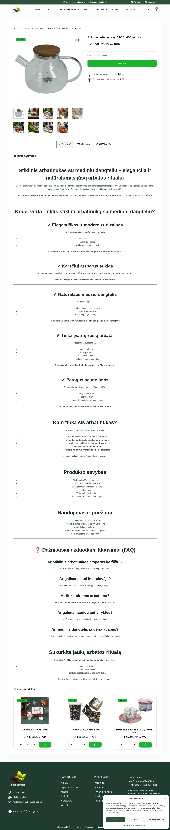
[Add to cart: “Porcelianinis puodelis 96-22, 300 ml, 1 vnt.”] (145, 745)
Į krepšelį (122, 63)
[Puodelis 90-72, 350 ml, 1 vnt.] (85, 710)
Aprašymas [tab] (65, 144)
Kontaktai (99, 787)
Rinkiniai (100, 10)
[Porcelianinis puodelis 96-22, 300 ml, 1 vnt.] (135, 710)
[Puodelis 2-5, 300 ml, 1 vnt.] (35, 710)
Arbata (49, 10)
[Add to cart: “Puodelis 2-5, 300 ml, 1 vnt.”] (45, 745)
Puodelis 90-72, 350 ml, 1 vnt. (85, 730)
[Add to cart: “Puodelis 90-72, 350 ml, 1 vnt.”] (95, 745)
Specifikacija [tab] (83, 144)
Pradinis (37, 10)
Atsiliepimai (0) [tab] (103, 144)
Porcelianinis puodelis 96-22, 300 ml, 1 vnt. (135, 731)
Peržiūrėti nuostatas (156, 819)
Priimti (115, 819)
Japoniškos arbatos (69, 10)
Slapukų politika (128, 825)
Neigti (136, 819)
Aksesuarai (129, 10)
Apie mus (99, 783)
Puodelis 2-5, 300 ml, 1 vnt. (35, 730)
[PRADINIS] (14, 29)
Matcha (87, 10)
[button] (165, 798)
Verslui (115, 10)
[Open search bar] (149, 10)
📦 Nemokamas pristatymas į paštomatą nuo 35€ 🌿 (85, 2)
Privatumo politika (141, 825)
